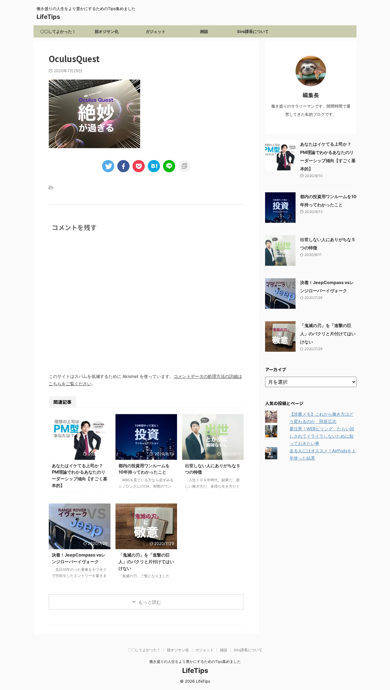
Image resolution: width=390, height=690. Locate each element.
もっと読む (149, 602)
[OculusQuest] (154, 166)
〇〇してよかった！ (58, 31)
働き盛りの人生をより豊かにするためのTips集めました (195, 661)
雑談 (204, 31)
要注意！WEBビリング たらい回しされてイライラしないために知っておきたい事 (321, 436)
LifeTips (51, 16)
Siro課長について (253, 31)
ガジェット (155, 31)
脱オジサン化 (107, 31)
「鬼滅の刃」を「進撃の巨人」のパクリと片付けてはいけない (146, 561)
